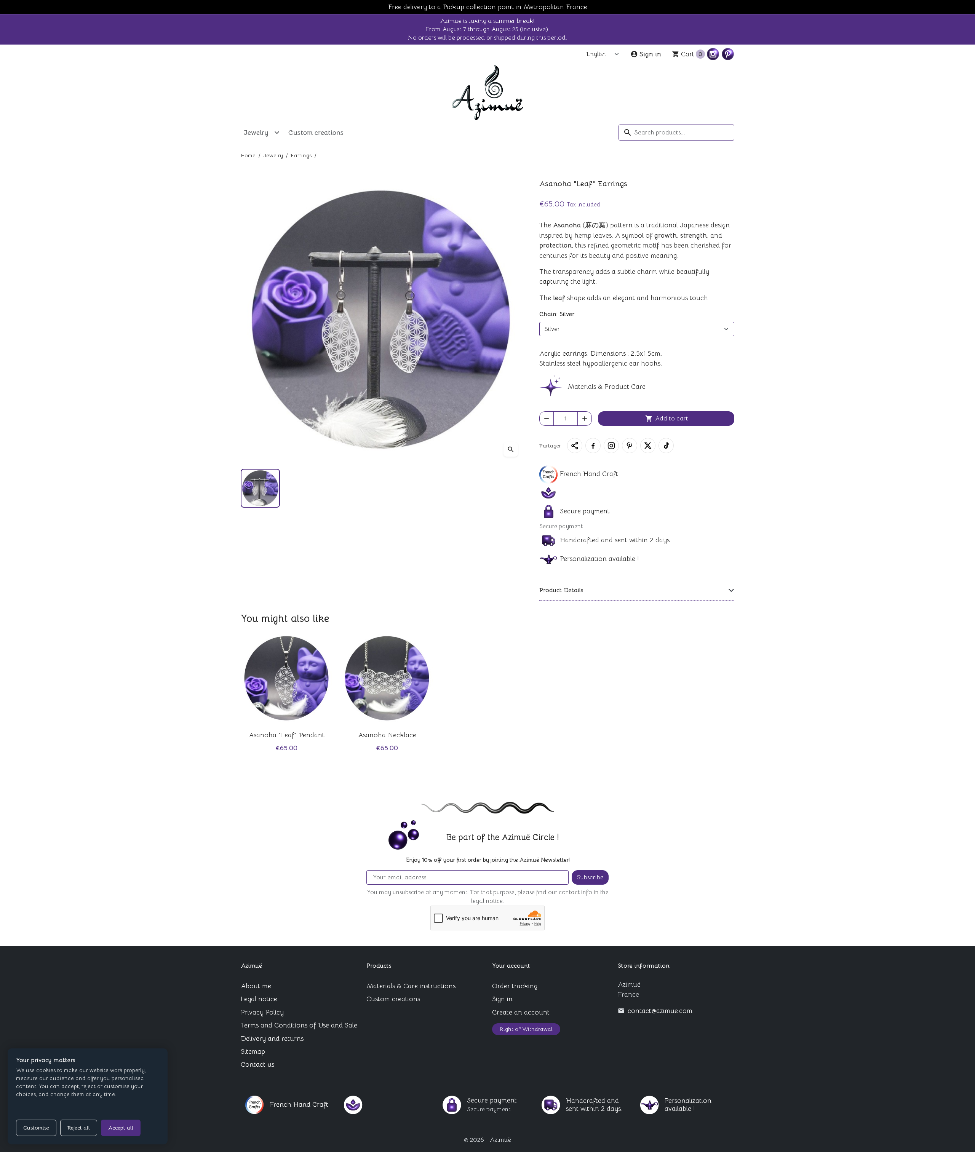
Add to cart (666, 418)
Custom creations (316, 132)
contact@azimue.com (660, 1011)
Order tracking (514, 986)
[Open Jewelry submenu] (277, 132)
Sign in (502, 999)
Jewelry (256, 132)
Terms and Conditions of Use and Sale (299, 1025)
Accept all (120, 1127)
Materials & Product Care (606, 386)
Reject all (78, 1127)
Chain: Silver (556, 314)
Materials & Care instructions (411, 986)
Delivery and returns (272, 1038)
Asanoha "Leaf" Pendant (286, 735)
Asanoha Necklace (387, 735)
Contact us (257, 1064)
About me (256, 986)
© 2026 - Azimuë (487, 1140)
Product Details (561, 590)
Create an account (521, 1012)
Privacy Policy (262, 1012)
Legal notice (259, 999)
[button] (574, 445)
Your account (511, 966)
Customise (36, 1127)
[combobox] (676, 133)
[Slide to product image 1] (260, 488)
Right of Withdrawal (526, 1029)
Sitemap (253, 1051)
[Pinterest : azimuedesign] (727, 54)
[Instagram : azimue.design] (712, 54)
